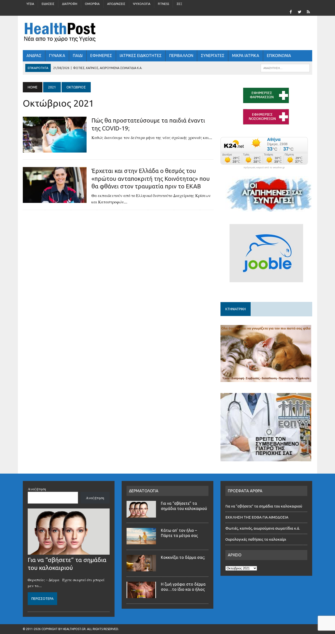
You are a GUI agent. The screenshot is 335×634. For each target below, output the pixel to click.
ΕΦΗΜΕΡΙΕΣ (101, 55)
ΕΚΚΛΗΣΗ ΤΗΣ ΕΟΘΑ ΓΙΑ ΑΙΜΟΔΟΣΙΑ (256, 517)
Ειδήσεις (48, 3)
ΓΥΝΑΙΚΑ (57, 55)
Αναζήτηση (37, 488)
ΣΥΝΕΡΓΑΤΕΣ (212, 55)
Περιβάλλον (181, 55)
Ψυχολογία (141, 3)
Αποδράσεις (116, 3)
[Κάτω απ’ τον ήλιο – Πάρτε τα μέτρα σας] (141, 541)
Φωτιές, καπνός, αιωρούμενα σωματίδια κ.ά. (262, 528)
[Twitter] (299, 11)
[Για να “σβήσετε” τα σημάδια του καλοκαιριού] (69, 551)
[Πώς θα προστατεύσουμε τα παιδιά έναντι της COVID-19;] (55, 149)
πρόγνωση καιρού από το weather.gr (264, 167)
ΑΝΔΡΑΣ (33, 55)
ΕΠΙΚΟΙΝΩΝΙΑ (279, 55)
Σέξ (179, 3)
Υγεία (30, 3)
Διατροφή (69, 3)
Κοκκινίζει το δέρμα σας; (184, 557)
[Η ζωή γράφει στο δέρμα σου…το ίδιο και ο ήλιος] (141, 595)
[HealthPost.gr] (167, 33)
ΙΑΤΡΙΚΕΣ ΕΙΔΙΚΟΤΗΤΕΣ (141, 55)
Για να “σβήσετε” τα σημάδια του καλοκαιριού (263, 506)
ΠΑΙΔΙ (78, 55)
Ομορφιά (92, 3)
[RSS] (308, 11)
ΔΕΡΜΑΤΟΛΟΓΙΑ (143, 491)
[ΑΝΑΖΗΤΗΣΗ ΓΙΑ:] (285, 67)
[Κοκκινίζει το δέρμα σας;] (141, 568)
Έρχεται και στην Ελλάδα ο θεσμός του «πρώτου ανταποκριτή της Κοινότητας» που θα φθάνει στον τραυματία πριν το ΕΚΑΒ (150, 178)
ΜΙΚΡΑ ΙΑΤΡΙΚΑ (245, 55)
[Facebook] (291, 11)
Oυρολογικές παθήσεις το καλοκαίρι (255, 539)
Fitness (163, 3)
